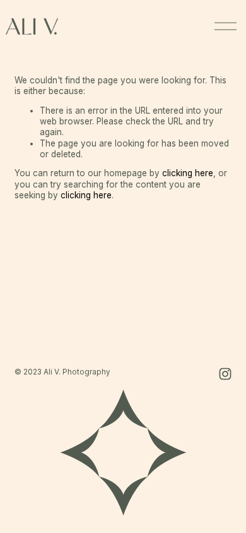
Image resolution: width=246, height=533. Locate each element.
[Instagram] (225, 374)
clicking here (187, 173)
